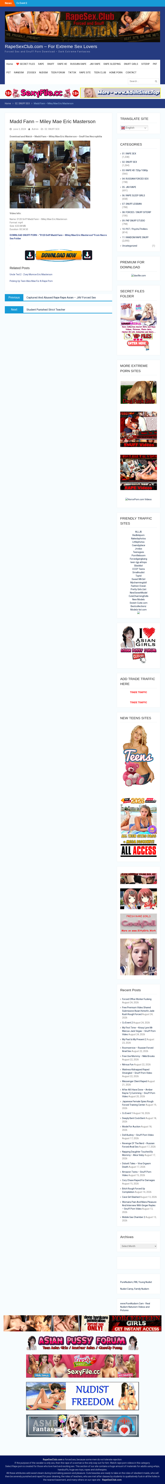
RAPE (41, 64)
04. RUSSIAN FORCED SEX (135, 178)
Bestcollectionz (138, 606)
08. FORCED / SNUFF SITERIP (136, 212)
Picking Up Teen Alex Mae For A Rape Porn (31, 281)
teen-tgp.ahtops (138, 562)
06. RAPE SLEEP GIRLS (133, 195)
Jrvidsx (138, 548)
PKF (155, 64)
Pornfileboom (139, 555)
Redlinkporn (138, 535)
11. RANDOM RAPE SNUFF (135, 237)
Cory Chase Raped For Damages (138, 1180)
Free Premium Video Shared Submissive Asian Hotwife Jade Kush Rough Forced (138, 1011)
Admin (35, 129)
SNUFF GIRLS (131, 64)
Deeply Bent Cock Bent (133, 1118)
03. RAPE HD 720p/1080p (135, 170)
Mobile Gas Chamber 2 (133, 1217)
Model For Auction (131, 1126)
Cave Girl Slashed (131, 1197)
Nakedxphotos (138, 538)
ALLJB (138, 531)
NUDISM (43, 72)
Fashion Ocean (138, 586)
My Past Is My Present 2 (134, 1039)
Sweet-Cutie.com (138, 603)
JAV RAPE (95, 64)
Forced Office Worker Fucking (136, 999)
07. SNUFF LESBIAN (132, 204)
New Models (138, 599)
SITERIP (145, 64)
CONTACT (131, 72)
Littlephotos (138, 542)
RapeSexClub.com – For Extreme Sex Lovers (51, 46)
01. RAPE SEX (129, 153)
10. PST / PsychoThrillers (135, 229)
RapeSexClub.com (52, 1459)
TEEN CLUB (100, 72)
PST (8, 72)
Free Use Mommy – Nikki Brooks (138, 1056)
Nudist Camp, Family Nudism (134, 1289)
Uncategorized (129, 245)
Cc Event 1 (127, 1113)
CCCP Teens (138, 569)
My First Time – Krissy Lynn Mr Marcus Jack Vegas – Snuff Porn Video (139, 1031)
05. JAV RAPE (129, 187)
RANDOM (19, 72)
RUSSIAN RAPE (78, 64)
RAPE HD (62, 64)
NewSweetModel (138, 592)
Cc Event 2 (127, 1022)
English (129, 127)
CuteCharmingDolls (138, 596)
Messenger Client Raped (134, 1081)
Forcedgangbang (138, 559)
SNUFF (50, 64)
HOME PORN (115, 72)
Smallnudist (138, 572)
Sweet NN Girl (138, 579)
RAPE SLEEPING (112, 64)
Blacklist (138, 565)
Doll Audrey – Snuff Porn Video (138, 1135)
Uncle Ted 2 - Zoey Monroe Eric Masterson (31, 274)
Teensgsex (138, 552)
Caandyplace (138, 545)
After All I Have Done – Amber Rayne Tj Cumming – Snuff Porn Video (138, 1093)
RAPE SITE (85, 72)
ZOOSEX (31, 72)
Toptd (138, 575)
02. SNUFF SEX (52, 129)
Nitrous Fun (128, 1064)
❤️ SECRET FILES (25, 64)
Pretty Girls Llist (138, 589)
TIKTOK (72, 72)
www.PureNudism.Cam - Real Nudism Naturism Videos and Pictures (135, 1307)
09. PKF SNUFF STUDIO (133, 220)
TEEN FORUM (58, 72)
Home (9, 64)
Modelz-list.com (138, 609)
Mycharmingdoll (138, 582)
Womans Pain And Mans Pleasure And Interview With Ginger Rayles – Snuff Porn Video (139, 1205)
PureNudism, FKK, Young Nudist (136, 1282)
